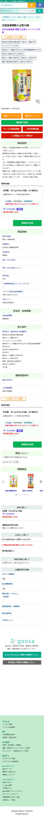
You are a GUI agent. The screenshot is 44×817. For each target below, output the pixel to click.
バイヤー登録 (7, 724)
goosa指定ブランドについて (12, 791)
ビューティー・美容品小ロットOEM (15, 751)
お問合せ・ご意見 (8, 800)
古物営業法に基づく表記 (11, 797)
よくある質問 (7, 785)
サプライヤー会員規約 (10, 761)
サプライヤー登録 (8, 758)
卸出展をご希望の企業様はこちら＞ (22, 662)
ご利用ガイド (7, 788)
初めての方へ (7, 782)
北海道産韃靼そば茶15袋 (15, 25)
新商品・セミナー (8, 775)
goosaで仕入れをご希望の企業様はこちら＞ (22, 655)
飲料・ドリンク (28, 17)
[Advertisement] (22, 691)
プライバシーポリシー (10, 794)
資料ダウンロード (33, 116)
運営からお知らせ (8, 772)
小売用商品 (6, 17)
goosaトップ (6, 769)
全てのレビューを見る (11, 462)
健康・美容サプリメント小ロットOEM (16, 748)
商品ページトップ (11, 116)
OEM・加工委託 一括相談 (11, 745)
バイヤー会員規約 (8, 727)
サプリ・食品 (16, 17)
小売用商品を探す (8, 734)
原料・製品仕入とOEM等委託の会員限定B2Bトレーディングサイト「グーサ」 (22, 1)
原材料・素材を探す (9, 737)
